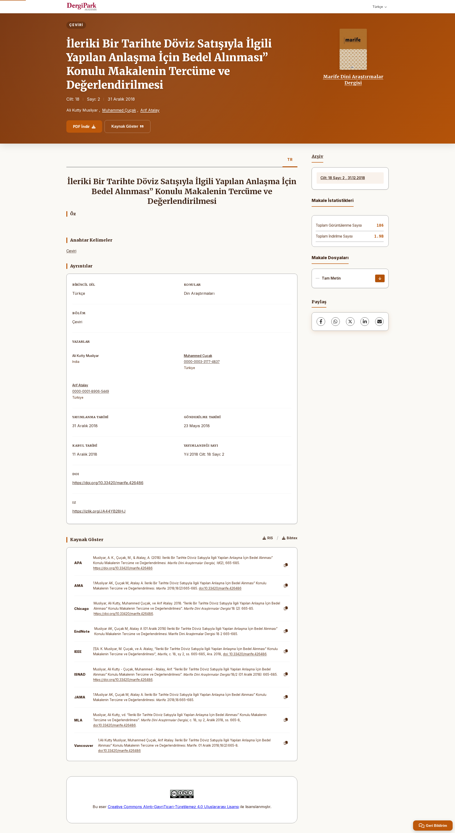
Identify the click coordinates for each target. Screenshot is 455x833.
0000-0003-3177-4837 (202, 362)
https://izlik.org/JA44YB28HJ (99, 511)
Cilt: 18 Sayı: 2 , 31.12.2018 (342, 178)
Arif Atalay (149, 110)
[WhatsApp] (335, 321)
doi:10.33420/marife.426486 (220, 588)
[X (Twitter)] (350, 321)
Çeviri (71, 250)
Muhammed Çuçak (119, 110)
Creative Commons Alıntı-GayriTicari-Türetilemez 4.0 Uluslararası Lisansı (173, 806)
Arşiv (317, 156)
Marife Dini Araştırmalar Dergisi (353, 80)
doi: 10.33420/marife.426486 (245, 654)
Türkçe (378, 7)
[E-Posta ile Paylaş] (379, 321)
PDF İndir (81, 126)
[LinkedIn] (364, 321)
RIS (270, 538)
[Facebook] (321, 321)
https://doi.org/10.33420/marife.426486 (107, 482)
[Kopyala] (286, 565)
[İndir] (380, 278)
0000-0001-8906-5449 (90, 391)
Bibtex (292, 538)
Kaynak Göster (124, 126)
